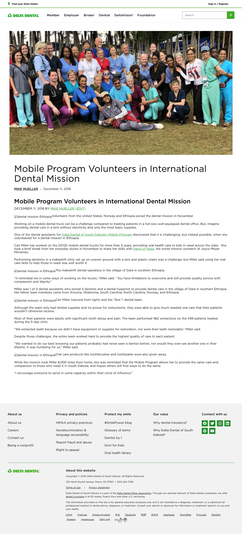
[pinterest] (205, 431)
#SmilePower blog (118, 422)
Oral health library (118, 453)
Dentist (104, 15)
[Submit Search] (230, 15)
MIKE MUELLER (62, 208)
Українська (87, 519)
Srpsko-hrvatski (101, 514)
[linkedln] (227, 423)
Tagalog (71, 519)
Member (53, 15)
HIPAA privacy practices (74, 422)
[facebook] (205, 423)
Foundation (146, 15)
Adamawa (169, 514)
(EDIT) (80, 208)
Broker (89, 15)
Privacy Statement (99, 487)
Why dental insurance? (170, 422)
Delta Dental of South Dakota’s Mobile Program (97, 234)
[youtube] (212, 431)
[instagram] (220, 423)
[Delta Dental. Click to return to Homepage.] (23, 15)
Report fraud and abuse (74, 442)
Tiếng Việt (104, 519)
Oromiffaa (185, 514)
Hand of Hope (143, 249)
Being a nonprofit (21, 445)
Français (82, 514)
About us (14, 422)
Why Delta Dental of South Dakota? (173, 432)
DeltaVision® (123, 15)
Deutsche (130, 514)
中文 (117, 514)
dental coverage (75, 496)
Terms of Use (73, 487)
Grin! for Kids (114, 445)
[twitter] (212, 423)
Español (216, 514)
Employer (71, 15)
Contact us (16, 438)
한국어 (154, 514)
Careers (13, 430)
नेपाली (143, 514)
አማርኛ (69, 514)
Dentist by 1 (113, 438)
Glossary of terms (117, 430)
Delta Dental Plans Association (134, 493)
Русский (201, 514)
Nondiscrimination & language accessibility (72, 432)
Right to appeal (67, 450)
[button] (23, 4)
